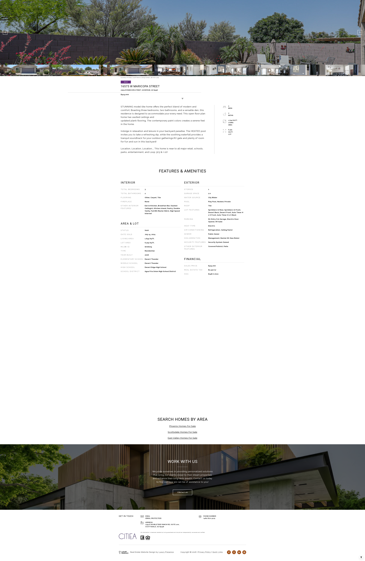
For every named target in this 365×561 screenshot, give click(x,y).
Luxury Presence (166, 552)
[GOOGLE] (244, 552)
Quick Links (217, 552)
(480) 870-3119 (209, 518)
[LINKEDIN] (239, 552)
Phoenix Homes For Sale (182, 426)
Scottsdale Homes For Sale (182, 432)
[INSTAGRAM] (234, 552)
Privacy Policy (204, 552)
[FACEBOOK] (229, 552)
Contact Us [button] (182, 492)
